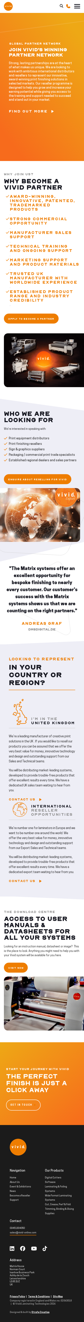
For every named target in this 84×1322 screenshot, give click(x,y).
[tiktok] (45, 1249)
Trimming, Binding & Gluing (59, 1209)
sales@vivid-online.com (23, 1233)
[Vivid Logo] (8, 6)
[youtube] (34, 1249)
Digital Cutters (53, 1178)
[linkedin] (12, 1249)
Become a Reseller (20, 1196)
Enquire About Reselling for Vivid (37, 479)
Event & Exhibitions (20, 1187)
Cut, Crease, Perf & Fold (58, 1204)
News (13, 1191)
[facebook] (22, 1249)
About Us (15, 1182)
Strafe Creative (40, 1312)
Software (50, 1182)
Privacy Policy (17, 1297)
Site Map (58, 1297)
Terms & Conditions (39, 1297)
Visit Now (15, 968)
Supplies (50, 1213)
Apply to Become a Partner (31, 319)
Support (14, 1200)
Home (13, 1178)
